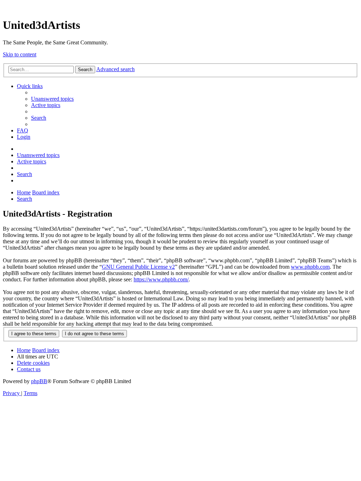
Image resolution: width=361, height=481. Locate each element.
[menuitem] (52, 99)
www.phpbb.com (310, 267)
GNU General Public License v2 (138, 267)
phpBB (39, 381)
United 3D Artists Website (180, 7)
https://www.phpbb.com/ (161, 279)
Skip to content (19, 54)
